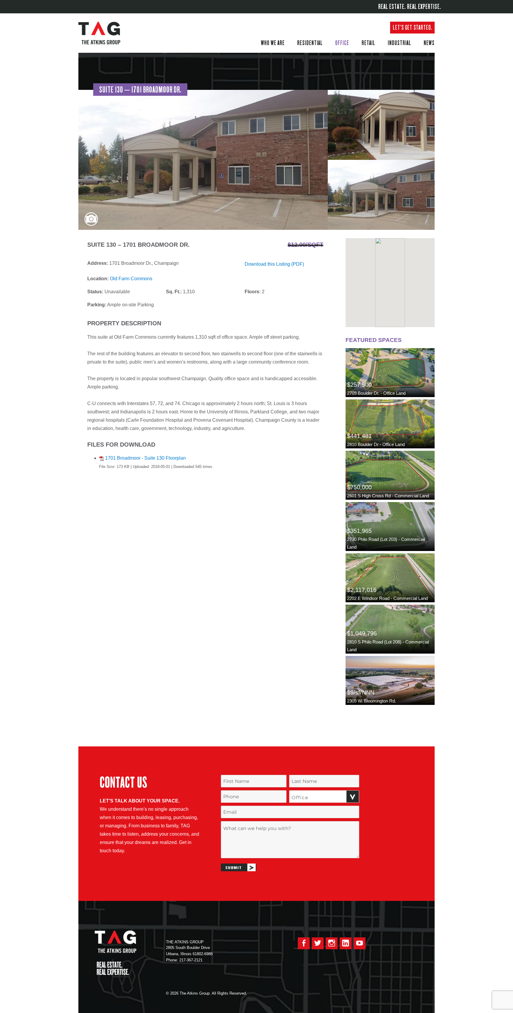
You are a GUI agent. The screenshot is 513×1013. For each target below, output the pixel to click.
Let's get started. (412, 27)
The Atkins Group (103, 33)
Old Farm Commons (131, 278)
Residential (310, 42)
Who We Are (273, 42)
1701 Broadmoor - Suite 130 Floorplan (145, 458)
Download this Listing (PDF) (274, 264)
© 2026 (172, 993)
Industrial (399, 42)
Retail (368, 42)
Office (342, 42)
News (429, 42)
